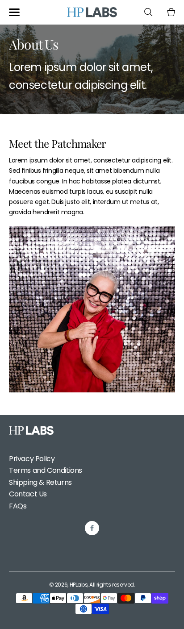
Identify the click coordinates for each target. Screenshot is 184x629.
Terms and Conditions (45, 470)
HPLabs (79, 584)
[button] (14, 12)
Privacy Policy (31, 459)
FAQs (17, 506)
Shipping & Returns (40, 482)
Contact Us (28, 494)
